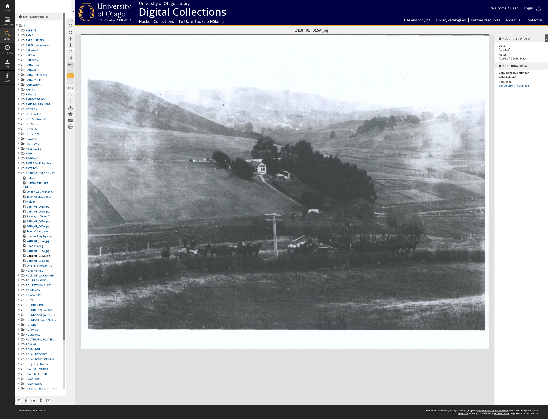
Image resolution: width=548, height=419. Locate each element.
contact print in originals (514, 86)
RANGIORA (32, 65)
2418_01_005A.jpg (38, 206)
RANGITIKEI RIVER (36, 75)
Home (7, 10)
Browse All (7, 24)
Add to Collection (70, 114)
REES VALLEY (34, 114)
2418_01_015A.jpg (38, 256)
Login (7, 67)
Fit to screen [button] (70, 32)
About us (513, 20)
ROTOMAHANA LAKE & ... (41, 320)
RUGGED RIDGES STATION (41, 389)
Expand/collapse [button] (546, 38)
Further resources (485, 20)
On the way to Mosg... (40, 192)
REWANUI (31, 139)
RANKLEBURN (34, 84)
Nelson (31, 178)
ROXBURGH (33, 349)
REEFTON (31, 109)
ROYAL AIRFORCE (36, 354)
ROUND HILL (33, 334)
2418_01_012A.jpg (38, 241)
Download (70, 107)
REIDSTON (32, 124)
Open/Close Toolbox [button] (73, 8)
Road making (35, 246)
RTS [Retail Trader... (38, 364)
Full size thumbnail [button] (70, 26)
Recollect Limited (501, 413)
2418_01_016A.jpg (38, 261)
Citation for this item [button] (70, 126)
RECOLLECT (463, 413)
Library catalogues (451, 20)
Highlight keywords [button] (70, 101)
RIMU (29, 153)
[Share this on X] (18, 398)
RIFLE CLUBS (33, 148)
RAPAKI (30, 89)
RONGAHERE (33, 295)
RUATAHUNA (33, 379)
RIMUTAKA (32, 158)
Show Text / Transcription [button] (70, 88)
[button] (70, 75)
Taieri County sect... (39, 197)
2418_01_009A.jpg (38, 226)
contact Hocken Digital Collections (492, 410)
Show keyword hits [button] (70, 94)
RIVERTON (32, 168)
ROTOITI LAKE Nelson (39, 310)
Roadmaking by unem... (41, 236)
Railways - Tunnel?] (38, 216)
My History (7, 53)
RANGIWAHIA (34, 80)
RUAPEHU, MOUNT (37, 369)
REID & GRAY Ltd (36, 119)
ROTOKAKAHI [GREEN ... (40, 315)
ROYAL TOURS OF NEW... (41, 359)
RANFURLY (32, 60)
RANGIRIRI (32, 70)
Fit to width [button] (70, 39)
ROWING (31, 344)
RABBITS (31, 30)
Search (7, 38)
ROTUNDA (32, 329)
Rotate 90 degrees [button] (70, 51)
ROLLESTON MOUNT (38, 285)
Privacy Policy (25, 410)
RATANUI (31, 94)
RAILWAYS (32, 50)
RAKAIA (30, 55)
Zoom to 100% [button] (70, 58)
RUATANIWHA (34, 384)
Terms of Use (39, 410)
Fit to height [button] (70, 45)
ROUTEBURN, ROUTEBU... (41, 339)
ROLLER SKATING (36, 280)
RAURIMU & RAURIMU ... (40, 104)
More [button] (7, 81)
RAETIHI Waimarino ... (39, 45)
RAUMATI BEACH (36, 99)
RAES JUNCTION (36, 40)
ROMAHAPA (33, 290)
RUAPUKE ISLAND (36, 374)
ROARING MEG (34, 270)
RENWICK (31, 129)
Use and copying (417, 20)
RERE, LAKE (33, 134)
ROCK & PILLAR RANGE (40, 275)
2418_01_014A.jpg (38, 251)
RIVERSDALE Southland (40, 163)
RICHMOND (32, 144)
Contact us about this (70, 120)
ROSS (29, 300)
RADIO (30, 35)
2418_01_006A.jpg (38, 211)
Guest (513, 8)
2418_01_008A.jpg (38, 221)
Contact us (534, 20)
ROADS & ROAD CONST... (41, 173)
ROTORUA (32, 325)
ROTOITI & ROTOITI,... (39, 305)
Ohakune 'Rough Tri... (40, 265)
